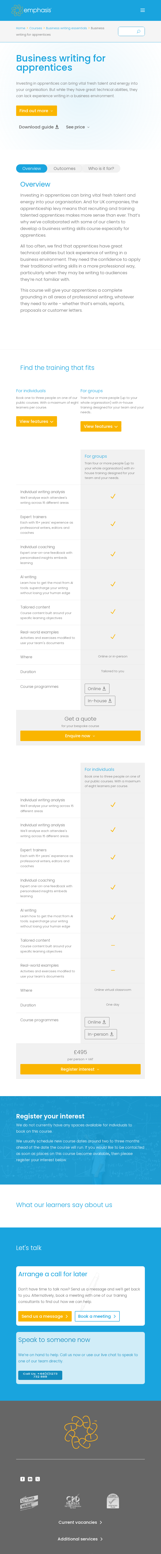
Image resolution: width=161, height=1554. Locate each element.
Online (94, 689)
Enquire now (77, 736)
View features (33, 421)
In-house (97, 701)
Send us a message (42, 1316)
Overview (31, 168)
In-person (98, 1034)
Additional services (78, 1539)
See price (75, 127)
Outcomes (64, 168)
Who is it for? (101, 168)
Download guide (36, 127)
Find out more (33, 111)
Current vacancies (77, 1522)
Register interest (78, 1069)
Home (20, 28)
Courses (35, 28)
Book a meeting (94, 1316)
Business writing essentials (66, 28)
